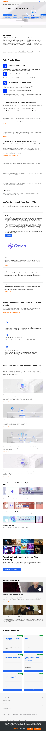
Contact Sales (7, 15)
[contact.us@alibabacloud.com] (19, 720)
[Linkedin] (7, 720)
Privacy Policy (15, 714)
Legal (21, 714)
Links (12, 716)
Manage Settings (22, 728)
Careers (4, 714)
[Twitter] (10, 720)
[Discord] (26, 720)
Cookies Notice (15, 728)
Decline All (37, 728)
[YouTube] (13, 720)
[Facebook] (4, 720)
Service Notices (6, 716)
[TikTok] (16, 720)
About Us (9, 714)
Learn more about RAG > (13, 342)
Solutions (5, 4)
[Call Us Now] (23, 720)
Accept (30, 728)
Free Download (13, 651)
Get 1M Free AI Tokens (18, 15)
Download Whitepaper (30, 15)
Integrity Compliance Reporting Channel (30, 714)
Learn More (8, 235)
